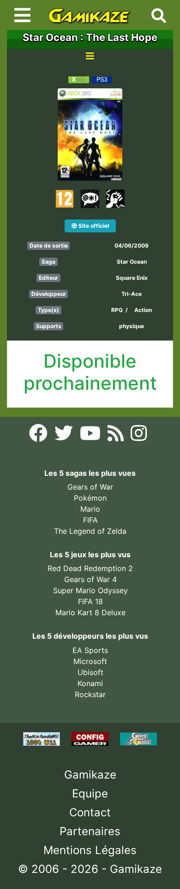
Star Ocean (132, 261)
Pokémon (90, 497)
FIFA (90, 520)
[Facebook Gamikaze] (39, 435)
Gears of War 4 (90, 579)
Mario (90, 509)
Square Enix (132, 277)
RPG (117, 309)
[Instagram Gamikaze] (139, 435)
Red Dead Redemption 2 (90, 568)
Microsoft (90, 661)
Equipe (90, 793)
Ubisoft (90, 672)
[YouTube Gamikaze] (91, 435)
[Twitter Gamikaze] (64, 435)
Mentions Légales (90, 850)
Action (143, 309)
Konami (90, 683)
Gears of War (90, 486)
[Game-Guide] (138, 738)
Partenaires (90, 831)
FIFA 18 (90, 601)
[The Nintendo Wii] (42, 738)
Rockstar (90, 694)
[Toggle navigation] (22, 15)
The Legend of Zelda (90, 531)
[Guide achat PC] (91, 738)
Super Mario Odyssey (90, 590)
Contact (90, 812)
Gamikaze (90, 774)
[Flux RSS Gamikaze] (117, 435)
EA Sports (90, 650)
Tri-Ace (131, 293)
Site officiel (93, 225)
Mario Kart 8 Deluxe (90, 612)
